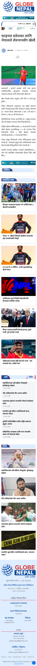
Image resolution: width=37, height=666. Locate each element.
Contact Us (31, 657)
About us (4, 657)
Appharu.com (18, 664)
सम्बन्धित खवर (8, 180)
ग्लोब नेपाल (10, 50)
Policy (24, 657)
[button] (34, 24)
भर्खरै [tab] (5, 377)
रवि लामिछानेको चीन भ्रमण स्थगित (15, 393)
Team (9, 657)
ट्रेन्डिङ (4, 446)
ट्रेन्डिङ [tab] (31, 377)
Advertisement (17, 657)
